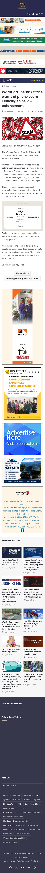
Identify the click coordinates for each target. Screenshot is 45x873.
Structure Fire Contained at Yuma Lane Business (32, 651)
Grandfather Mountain (13, 817)
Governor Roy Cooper (30, 812)
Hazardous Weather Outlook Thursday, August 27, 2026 (11, 562)
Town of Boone (23, 834)
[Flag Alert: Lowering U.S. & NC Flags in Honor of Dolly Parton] (33, 614)
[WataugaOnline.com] (22, 5)
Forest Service (10, 812)
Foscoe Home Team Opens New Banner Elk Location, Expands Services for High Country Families (33, 565)
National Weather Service (14, 825)
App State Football (11, 800)
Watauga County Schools (14, 838)
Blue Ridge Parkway (12, 804)
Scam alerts (23, 273)
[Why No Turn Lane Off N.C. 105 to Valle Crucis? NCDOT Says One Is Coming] (12, 614)
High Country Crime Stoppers (15, 821)
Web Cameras (23, 861)
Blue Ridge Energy (32, 800)
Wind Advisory (10, 842)
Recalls (7, 834)
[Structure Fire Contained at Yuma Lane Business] (33, 641)
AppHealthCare (31, 795)
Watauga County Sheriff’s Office (22, 278)
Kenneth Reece (9, 111)
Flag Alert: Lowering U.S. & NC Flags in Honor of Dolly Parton (33, 624)
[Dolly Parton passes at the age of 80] (12, 641)
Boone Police (31, 804)
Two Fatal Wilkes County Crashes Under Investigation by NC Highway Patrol (33, 593)
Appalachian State (11, 795)
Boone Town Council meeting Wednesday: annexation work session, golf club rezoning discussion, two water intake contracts (11, 681)
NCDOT (33, 825)
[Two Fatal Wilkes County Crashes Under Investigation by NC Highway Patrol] (33, 582)
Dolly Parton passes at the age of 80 (11, 650)
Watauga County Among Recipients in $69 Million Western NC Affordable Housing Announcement (11, 596)
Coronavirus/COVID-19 (13, 808)
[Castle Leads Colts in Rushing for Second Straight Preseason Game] (33, 666)
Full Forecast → (37, 80)
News (13, 86)
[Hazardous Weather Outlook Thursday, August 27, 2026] (12, 552)
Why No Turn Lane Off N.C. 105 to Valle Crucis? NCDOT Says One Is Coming (11, 625)
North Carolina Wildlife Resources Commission (21, 829)
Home (6, 86)
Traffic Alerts (36, 861)
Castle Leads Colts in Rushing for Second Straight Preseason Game (33, 678)
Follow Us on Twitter (12, 717)
